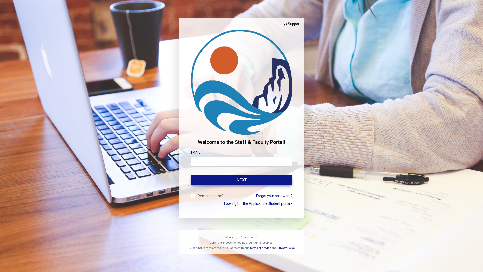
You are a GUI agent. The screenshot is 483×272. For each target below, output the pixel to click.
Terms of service (260, 248)
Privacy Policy (286, 248)
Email (195, 152)
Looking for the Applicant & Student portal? (258, 203)
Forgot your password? (274, 196)
